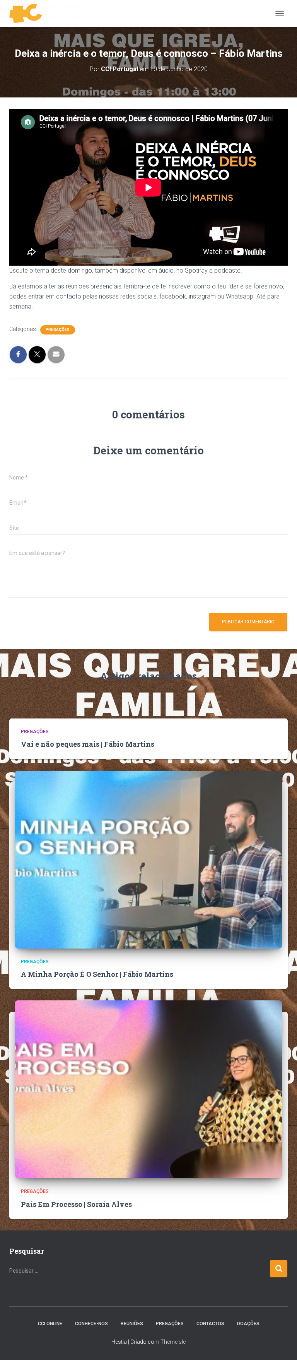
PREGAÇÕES (170, 1323)
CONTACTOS (210, 1323)
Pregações (58, 330)
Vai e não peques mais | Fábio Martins (87, 744)
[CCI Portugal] (50, 13)
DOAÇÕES (248, 1323)
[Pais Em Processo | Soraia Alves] (148, 1089)
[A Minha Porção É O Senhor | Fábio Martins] (148, 859)
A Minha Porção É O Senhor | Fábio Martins (97, 974)
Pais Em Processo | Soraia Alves (76, 1204)
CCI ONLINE (50, 1323)
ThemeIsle (173, 1342)
